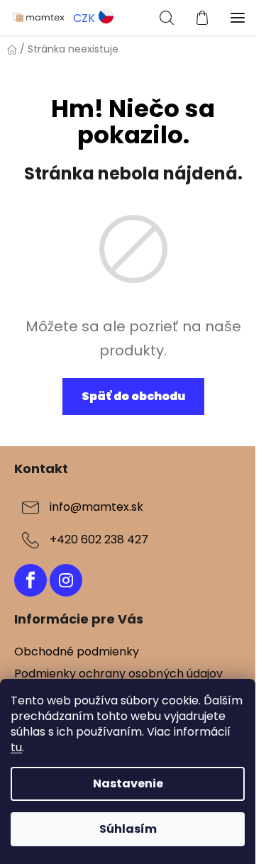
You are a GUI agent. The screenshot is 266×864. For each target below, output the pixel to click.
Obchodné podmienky (76, 651)
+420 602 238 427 (99, 539)
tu (16, 747)
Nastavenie (128, 783)
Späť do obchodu (133, 396)
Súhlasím (128, 829)
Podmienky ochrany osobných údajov (118, 673)
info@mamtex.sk (96, 507)
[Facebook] (30, 580)
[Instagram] (66, 580)
